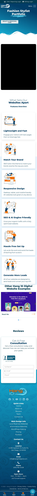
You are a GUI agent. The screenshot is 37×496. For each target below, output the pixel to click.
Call (4, 495)
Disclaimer (13, 489)
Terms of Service (23, 489)
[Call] (4, 493)
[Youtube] (17, 399)
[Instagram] (20, 399)
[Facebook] (10, 399)
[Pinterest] (27, 399)
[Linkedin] (24, 399)
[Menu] (34, 6)
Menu (30, 6)
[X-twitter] (13, 399)
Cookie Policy (31, 486)
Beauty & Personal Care (10, 21)
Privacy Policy (21, 486)
